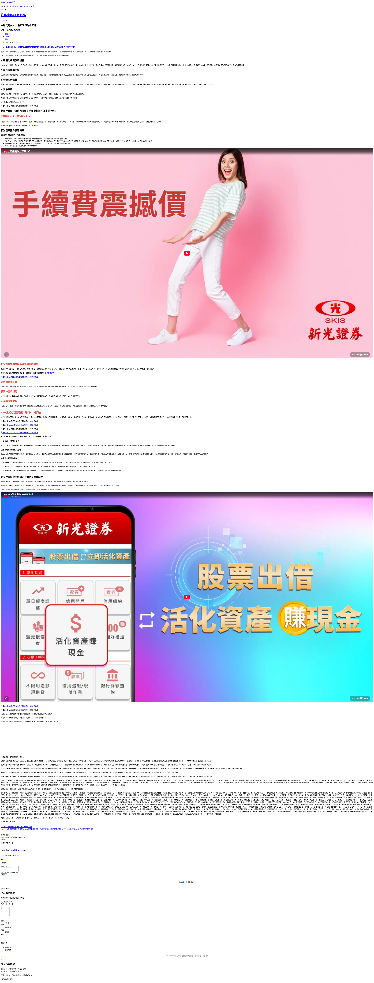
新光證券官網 (49, 373)
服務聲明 (205, 956)
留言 (17, 850)
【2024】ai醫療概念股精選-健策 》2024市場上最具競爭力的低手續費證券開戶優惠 (29, 829)
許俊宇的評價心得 (13, 15)
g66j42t (3, 839)
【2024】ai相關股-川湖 (24, 827)
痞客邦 (13, 850)
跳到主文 (4, 20)
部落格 (7, 36)
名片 (6, 39)
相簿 (6, 34)
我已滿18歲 (5, 979)
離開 (11, 979)
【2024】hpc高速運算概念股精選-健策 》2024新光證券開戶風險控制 (40, 47)
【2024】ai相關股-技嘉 (8, 827)
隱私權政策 (198, 956)
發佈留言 (4, 875)
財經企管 (16, 856)
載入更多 (4, 863)
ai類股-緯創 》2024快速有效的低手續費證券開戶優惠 (75, 829)
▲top (2, 859)
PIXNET (172, 956)
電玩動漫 (17, 30)
